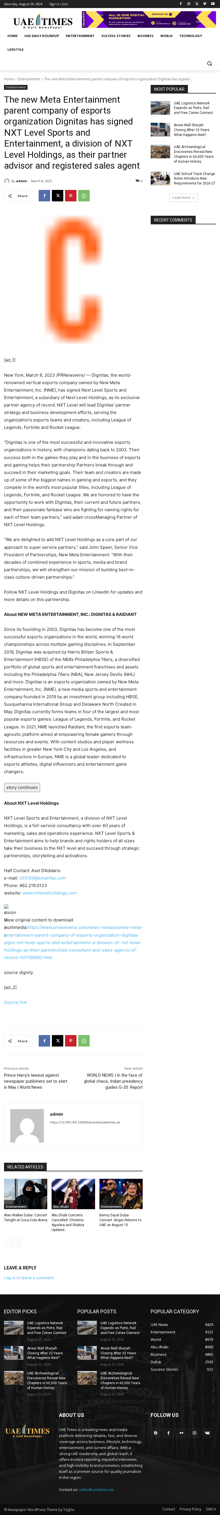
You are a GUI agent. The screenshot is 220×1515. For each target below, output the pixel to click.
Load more (181, 197)
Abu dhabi (61, 1207)
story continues (22, 787)
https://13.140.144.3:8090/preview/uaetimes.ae (85, 1122)
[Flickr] (181, 1433)
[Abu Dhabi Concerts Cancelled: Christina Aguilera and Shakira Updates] (73, 1194)
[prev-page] (7, 1243)
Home (9, 79)
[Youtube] (212, 4)
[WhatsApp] (84, 195)
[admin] (7, 181)
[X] (197, 4)
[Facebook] (181, 4)
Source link (15, 1002)
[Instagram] (189, 4)
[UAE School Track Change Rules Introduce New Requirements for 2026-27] (160, 178)
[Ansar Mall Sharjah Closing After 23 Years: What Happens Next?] (160, 130)
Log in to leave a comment (29, 1277)
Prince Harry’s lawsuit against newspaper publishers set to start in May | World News (35, 1081)
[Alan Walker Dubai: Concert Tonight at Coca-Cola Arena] (25, 1194)
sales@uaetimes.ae (96, 1489)
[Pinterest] (70, 195)
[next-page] (16, 1243)
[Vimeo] (204, 4)
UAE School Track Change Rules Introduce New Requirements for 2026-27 (194, 179)
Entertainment (29, 79)
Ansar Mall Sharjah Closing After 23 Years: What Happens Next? (192, 130)
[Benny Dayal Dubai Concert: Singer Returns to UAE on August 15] (121, 1194)
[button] (209, 63)
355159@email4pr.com (42, 878)
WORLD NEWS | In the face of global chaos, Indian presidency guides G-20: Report (113, 1081)
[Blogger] (156, 1433)
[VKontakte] (207, 1433)
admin (21, 181)
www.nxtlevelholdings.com (49, 893)
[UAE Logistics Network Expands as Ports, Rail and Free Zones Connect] (160, 108)
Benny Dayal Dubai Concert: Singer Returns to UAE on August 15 (120, 1220)
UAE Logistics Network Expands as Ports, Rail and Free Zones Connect (193, 108)
